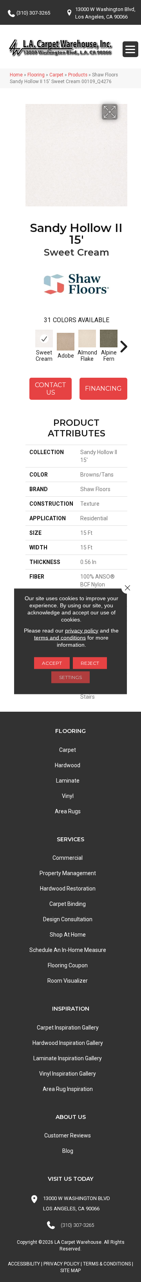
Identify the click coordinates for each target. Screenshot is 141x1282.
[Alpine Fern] (108, 338)
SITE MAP (70, 1270)
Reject (90, 663)
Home (16, 75)
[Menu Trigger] (130, 49)
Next (123, 343)
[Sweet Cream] (44, 338)
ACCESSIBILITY (24, 1264)
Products (77, 75)
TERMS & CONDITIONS (107, 1264)
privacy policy (81, 630)
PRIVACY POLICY (61, 1264)
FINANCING (103, 388)
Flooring (36, 75)
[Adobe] (65, 342)
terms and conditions (60, 637)
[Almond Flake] (87, 338)
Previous (29, 343)
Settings (70, 677)
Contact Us (50, 388)
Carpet (56, 75)
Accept (52, 663)
